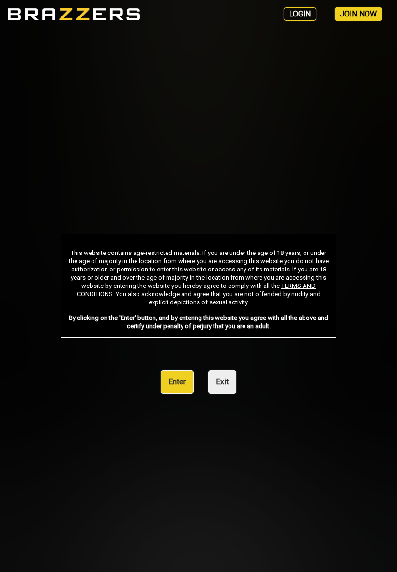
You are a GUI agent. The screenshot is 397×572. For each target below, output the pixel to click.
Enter (177, 381)
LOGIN (300, 13)
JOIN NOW (358, 13)
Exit (222, 381)
